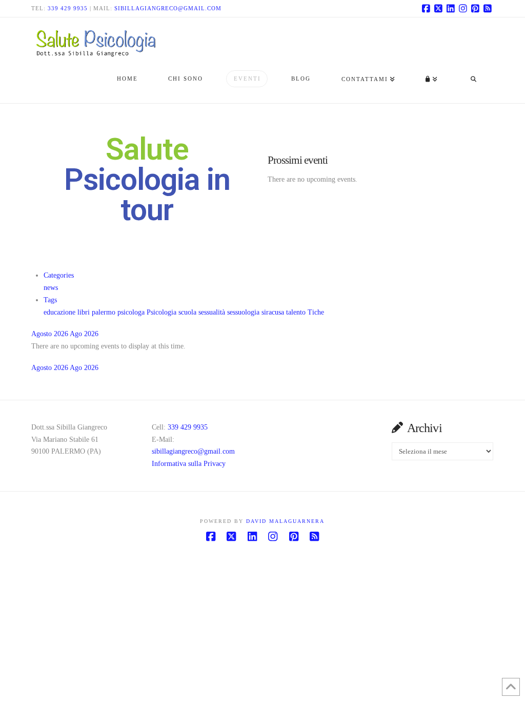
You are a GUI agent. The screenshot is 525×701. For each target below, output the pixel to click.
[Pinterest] (475, 8)
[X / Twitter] (438, 8)
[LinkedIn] (451, 8)
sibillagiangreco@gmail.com (167, 8)
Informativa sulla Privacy (189, 464)
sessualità (212, 312)
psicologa (132, 312)
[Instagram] (463, 8)
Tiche (316, 312)
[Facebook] (426, 8)
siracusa (273, 312)
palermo (104, 312)
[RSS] (487, 8)
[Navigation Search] (473, 80)
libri (84, 312)
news (51, 287)
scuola (188, 312)
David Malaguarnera (285, 521)
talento (297, 312)
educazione (60, 312)
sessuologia (244, 312)
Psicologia (162, 312)
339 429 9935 (68, 8)
